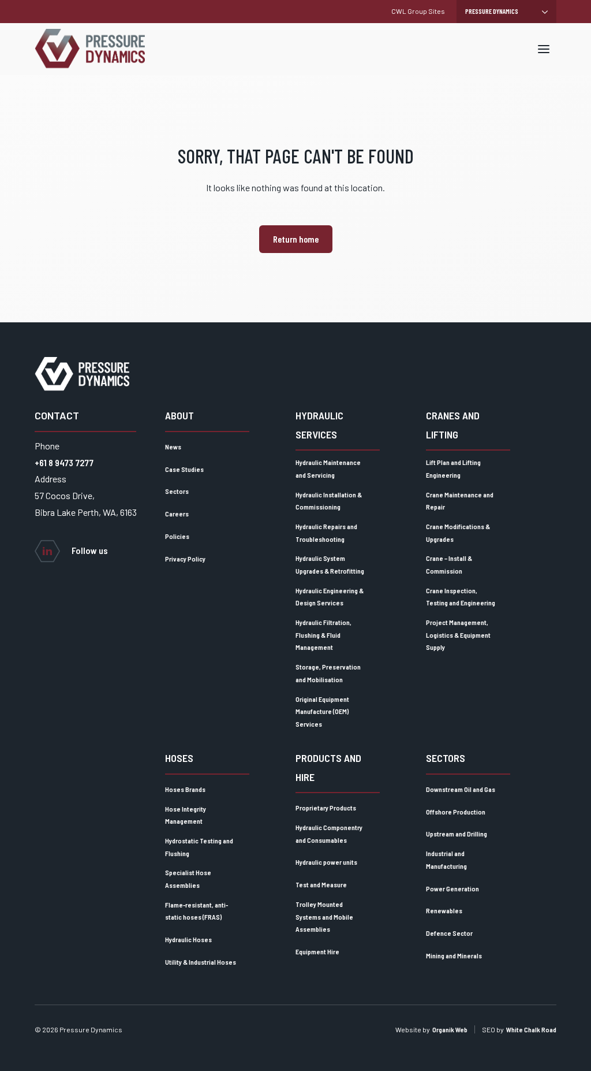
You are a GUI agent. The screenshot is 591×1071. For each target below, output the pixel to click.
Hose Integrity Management (185, 815)
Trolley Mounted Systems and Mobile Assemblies (324, 916)
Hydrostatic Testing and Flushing (199, 846)
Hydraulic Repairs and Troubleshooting (326, 532)
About (179, 415)
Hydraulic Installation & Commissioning (329, 500)
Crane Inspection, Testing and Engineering (460, 596)
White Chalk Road (531, 1029)
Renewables (444, 910)
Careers (177, 514)
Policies (177, 536)
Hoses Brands (185, 789)
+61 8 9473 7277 (64, 462)
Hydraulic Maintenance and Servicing (328, 468)
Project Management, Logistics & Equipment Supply (458, 634)
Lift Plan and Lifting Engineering (453, 468)
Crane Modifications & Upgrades (458, 532)
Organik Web (449, 1029)
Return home (296, 238)
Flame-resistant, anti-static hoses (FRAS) (196, 911)
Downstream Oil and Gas (460, 789)
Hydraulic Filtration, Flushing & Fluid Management (323, 634)
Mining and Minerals (454, 955)
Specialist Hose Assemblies (188, 878)
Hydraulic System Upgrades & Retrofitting (330, 564)
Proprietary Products (326, 808)
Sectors (177, 491)
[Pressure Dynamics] (90, 49)
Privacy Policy (185, 559)
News (173, 446)
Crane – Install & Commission (449, 564)
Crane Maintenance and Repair (459, 500)
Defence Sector (449, 933)
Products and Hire (328, 767)
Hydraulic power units (326, 862)
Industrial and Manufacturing (446, 859)
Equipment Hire (317, 951)
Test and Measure (321, 884)
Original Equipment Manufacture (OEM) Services (322, 711)
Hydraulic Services (319, 424)
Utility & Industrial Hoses (200, 962)
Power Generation (452, 888)
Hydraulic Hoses (188, 939)
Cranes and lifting (453, 424)
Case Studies (184, 469)
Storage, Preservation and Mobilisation (328, 673)
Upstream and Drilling (456, 834)
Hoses (179, 758)
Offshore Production (455, 812)
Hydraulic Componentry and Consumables (329, 833)
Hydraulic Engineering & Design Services (330, 596)
